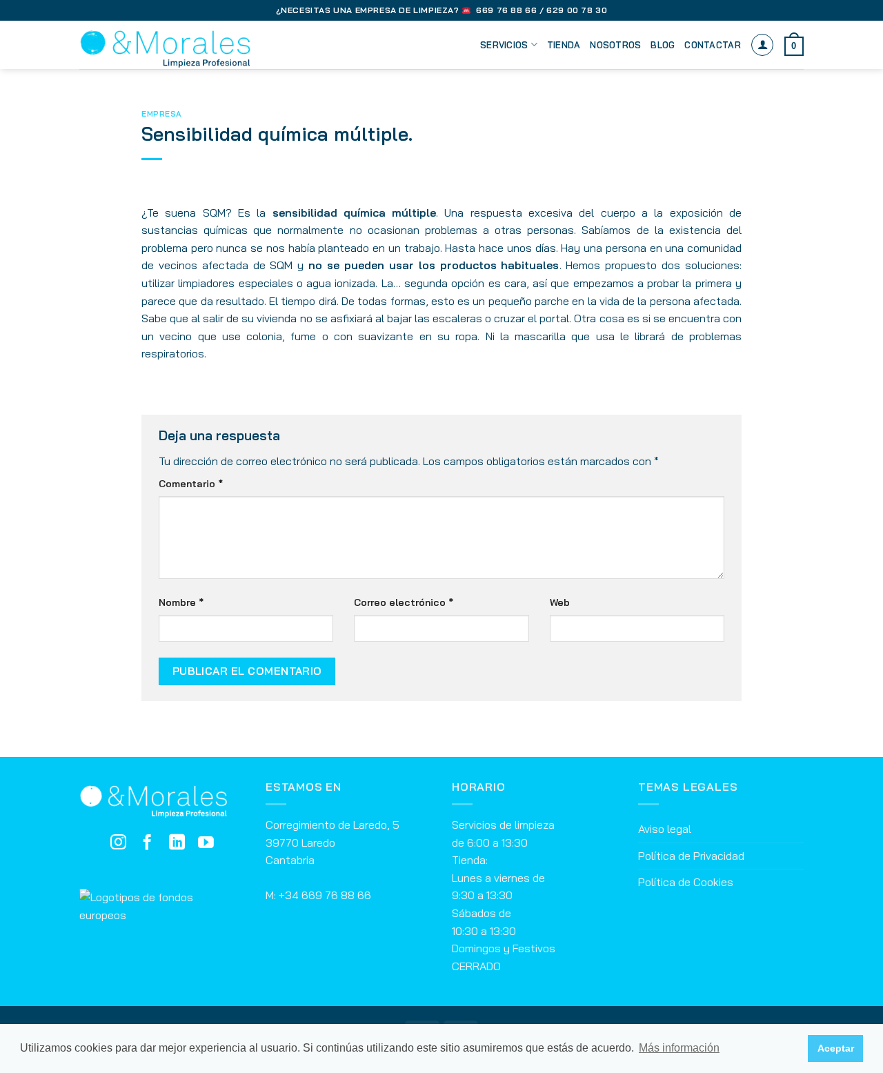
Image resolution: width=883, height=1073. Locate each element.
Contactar (712, 44)
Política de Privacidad (691, 856)
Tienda (564, 44)
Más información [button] (679, 1048)
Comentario (191, 484)
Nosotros (615, 44)
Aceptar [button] (835, 1048)
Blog (663, 44)
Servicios (504, 44)
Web (560, 602)
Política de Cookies (685, 882)
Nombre (181, 602)
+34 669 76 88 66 (325, 895)
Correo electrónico (403, 602)
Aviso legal (664, 829)
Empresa (161, 114)
